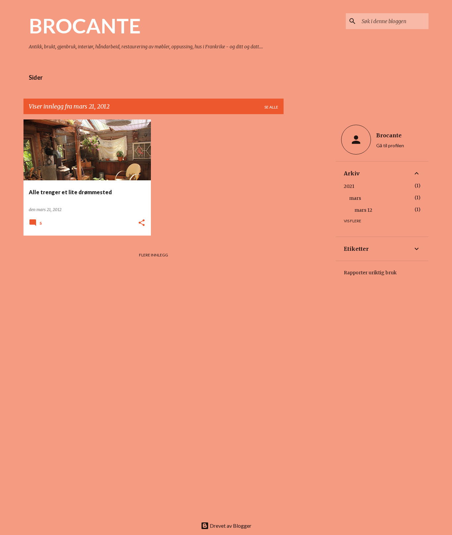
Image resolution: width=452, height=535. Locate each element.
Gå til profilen (390, 145)
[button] (142, 223)
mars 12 (363, 210)
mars (355, 198)
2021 (349, 186)
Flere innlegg (153, 254)
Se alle (271, 107)
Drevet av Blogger (230, 525)
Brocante (389, 135)
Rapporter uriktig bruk (370, 273)
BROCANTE (85, 25)
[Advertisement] (310, 218)
